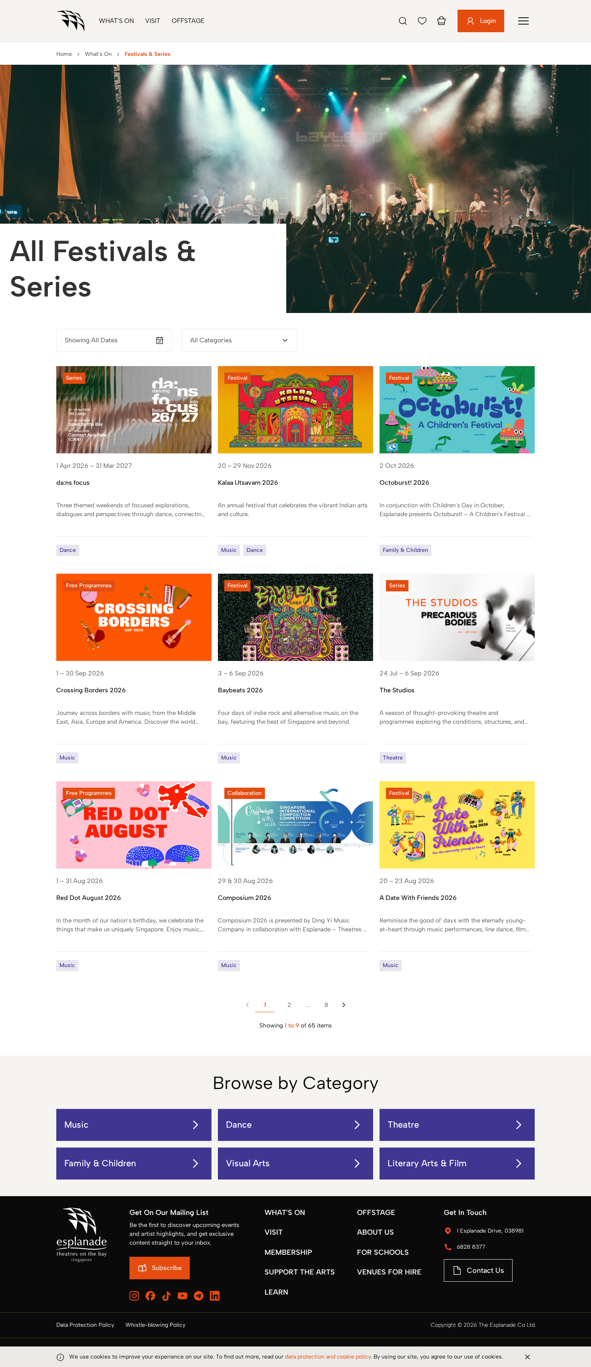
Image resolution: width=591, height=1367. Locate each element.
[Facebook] (150, 1296)
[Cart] (441, 21)
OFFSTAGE (376, 1212)
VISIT (274, 1232)
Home (64, 54)
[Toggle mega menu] (523, 21)
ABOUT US (375, 1232)
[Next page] (344, 1005)
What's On (116, 21)
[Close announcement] (527, 1357)
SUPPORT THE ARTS (300, 1272)
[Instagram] (134, 1296)
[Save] (422, 21)
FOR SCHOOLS (383, 1252)
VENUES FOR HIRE (389, 1272)
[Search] (403, 21)
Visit (152, 21)
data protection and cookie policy (328, 1356)
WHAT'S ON (285, 1212)
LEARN (276, 1292)
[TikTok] (166, 1296)
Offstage (188, 21)
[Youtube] (182, 1296)
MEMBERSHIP (288, 1252)
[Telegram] (198, 1296)
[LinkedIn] (215, 1296)
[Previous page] (247, 1005)
